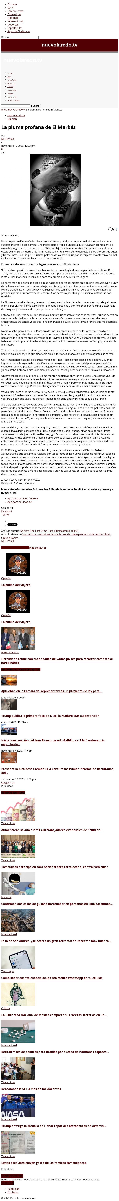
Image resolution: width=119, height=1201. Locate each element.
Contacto (12, 1192)
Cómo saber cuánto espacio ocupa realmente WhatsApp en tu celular (51, 978)
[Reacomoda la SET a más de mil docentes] (18, 1079)
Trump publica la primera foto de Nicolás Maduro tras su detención (50, 716)
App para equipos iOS (20, 502)
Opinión (12, 119)
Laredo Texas (15, 11)
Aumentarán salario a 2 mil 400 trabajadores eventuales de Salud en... (52, 830)
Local (10, 7)
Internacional (15, 21)
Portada (12, 4)
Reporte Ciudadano (18, 31)
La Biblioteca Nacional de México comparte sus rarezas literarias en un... (54, 1015)
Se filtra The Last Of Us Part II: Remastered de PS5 (49, 531)
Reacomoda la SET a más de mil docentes (31, 1089)
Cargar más (8, 782)
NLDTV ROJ (8, 139)
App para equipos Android (22, 498)
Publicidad (13, 1188)
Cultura (5, 1008)
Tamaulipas (14, 14)
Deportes (12, 24)
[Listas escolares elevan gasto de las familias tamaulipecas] (18, 1153)
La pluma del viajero (15, 585)
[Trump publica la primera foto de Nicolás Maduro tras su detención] (9, 709)
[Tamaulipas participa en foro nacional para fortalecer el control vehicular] (18, 857)
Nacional (12, 17)
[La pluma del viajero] (18, 575)
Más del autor (37, 547)
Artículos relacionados (15, 547)
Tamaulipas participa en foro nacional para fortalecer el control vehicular (54, 867)
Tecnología (7, 971)
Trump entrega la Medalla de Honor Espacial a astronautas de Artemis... (53, 1126)
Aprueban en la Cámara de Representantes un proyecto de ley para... (51, 691)
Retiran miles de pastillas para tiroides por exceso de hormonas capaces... (55, 1052)
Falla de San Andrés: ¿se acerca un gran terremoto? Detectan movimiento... (56, 941)
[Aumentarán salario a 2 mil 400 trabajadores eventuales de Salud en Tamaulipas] (18, 820)
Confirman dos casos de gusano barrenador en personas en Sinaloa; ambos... (57, 904)
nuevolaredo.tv (16, 109)
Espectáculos (14, 28)
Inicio (4, 109)
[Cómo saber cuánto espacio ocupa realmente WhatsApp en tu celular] (18, 968)
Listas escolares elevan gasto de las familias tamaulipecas (43, 1163)
